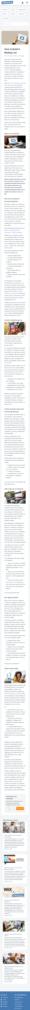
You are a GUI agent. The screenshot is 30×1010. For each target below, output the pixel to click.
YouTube (5, 1006)
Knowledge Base (19, 997)
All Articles (4, 9)
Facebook (5, 997)
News (13, 9)
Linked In (5, 1004)
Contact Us (17, 999)
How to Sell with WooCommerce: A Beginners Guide (13, 967)
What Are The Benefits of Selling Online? (13, 934)
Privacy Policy (18, 1004)
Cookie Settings (18, 1006)
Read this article (8, 849)
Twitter (4, 999)
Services (4, 13)
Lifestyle (13, 13)
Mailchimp (7, 367)
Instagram (5, 1001)
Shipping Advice (23, 9)
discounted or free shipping (14, 582)
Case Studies (5, 18)
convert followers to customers (13, 693)
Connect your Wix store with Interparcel (11, 900)
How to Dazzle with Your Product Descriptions (13, 836)
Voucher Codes (18, 1001)
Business (21, 13)
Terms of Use (18, 1008)
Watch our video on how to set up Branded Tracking (13, 868)
